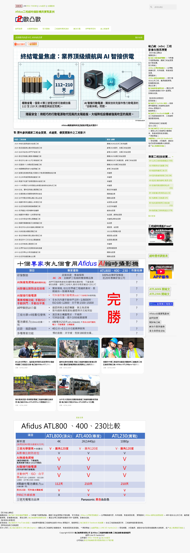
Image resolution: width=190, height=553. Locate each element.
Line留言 (42, 6)
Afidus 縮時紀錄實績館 (156, 78)
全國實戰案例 (32, 29)
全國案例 (51, 6)
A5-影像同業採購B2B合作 (160, 186)
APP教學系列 (90, 29)
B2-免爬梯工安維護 (158, 198)
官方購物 (46, 29)
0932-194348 (31, 6)
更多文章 (79, 418)
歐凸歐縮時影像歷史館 (156, 88)
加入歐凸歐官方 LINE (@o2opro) (160, 128)
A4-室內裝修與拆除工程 (160, 175)
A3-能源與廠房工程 (157, 171)
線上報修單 (104, 29)
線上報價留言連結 (158, 146)
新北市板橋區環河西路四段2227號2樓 (98, 540)
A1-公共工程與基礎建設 (160, 161)
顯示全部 (138, 37)
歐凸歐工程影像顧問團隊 (156, 58)
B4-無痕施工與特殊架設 (160, 210)
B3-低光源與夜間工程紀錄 (160, 204)
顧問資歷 (18, 29)
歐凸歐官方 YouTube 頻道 (157, 103)
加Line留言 (105, 538)
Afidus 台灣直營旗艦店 (156, 68)
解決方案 (77, 29)
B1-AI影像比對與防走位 (159, 193)
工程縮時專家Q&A (61, 29)
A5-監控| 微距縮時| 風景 (160, 180)
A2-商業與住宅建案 (158, 166)
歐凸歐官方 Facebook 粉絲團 (158, 113)
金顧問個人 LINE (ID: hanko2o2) (160, 138)
